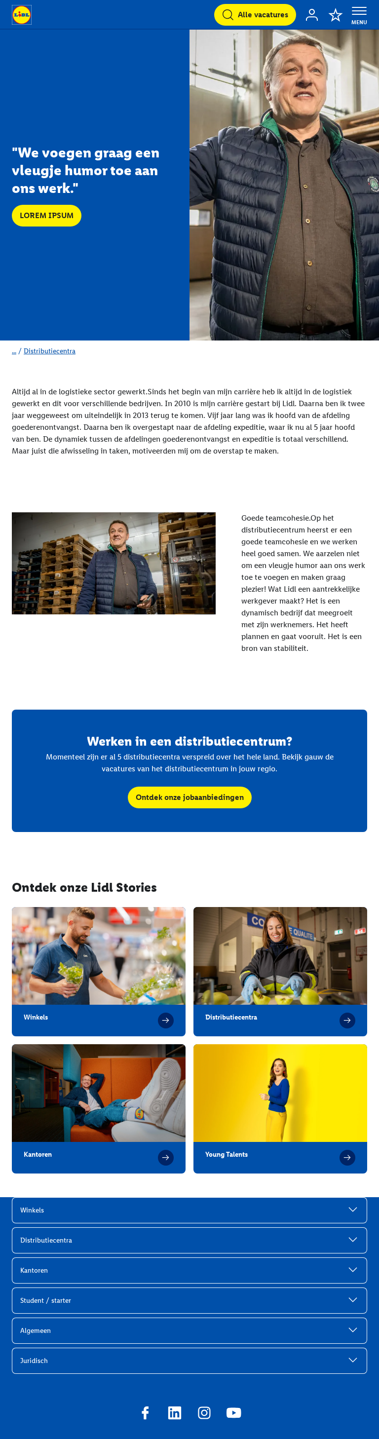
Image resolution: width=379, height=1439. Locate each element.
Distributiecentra (50, 351)
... (14, 351)
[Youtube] (234, 1414)
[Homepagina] (22, 15)
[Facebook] (145, 1414)
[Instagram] (204, 1414)
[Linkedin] (174, 1414)
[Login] (312, 15)
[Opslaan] (335, 15)
